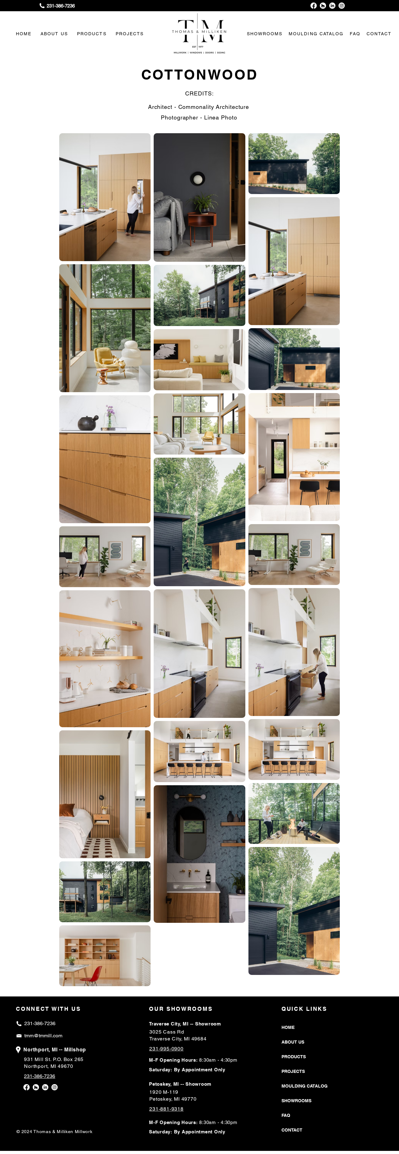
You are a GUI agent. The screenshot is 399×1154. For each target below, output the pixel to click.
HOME (288, 1027)
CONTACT (291, 1129)
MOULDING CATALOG (304, 1085)
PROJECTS (293, 1071)
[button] (265, 33)
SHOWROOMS (296, 1100)
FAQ (285, 1115)
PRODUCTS (293, 1056)
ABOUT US (292, 1042)
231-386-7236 (39, 1023)
